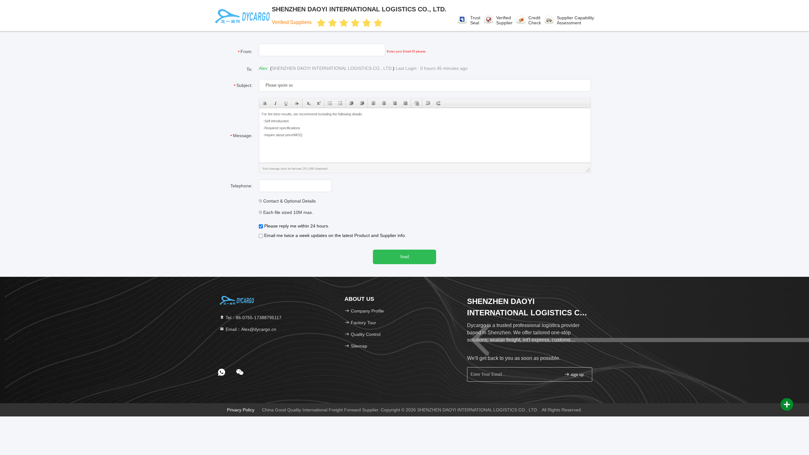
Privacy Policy (240, 409)
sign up (576, 374)
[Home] (237, 300)
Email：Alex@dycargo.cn (250, 329)
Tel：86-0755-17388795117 (253, 317)
